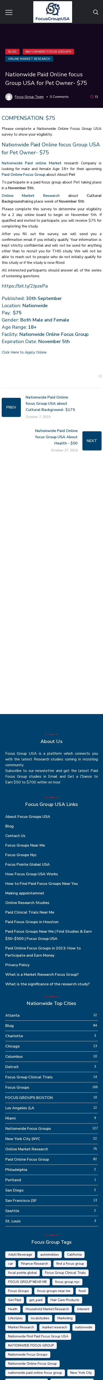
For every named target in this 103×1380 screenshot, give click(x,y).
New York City (81, 1372)
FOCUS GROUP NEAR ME (27, 1282)
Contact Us (15, 835)
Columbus (14, 1056)
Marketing (65, 1318)
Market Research (21, 1327)
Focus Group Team (29, 96)
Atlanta (12, 1015)
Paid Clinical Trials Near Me (29, 912)
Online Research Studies (27, 902)
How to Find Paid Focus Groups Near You (41, 883)
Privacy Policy (17, 965)
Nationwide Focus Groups (48, 52)
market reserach (54, 1327)
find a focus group (70, 1263)
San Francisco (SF (21, 1200)
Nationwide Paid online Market (32, 163)
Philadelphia (16, 1169)
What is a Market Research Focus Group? (42, 974)
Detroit (12, 1067)
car (10, 1263)
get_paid (35, 1300)
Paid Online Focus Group (23, 174)
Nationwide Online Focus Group (32, 1363)
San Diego (14, 1190)
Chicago (12, 1046)
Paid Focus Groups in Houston (31, 922)
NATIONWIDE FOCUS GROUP (31, 1345)
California (74, 1254)
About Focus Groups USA (27, 816)
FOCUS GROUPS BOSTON (29, 1097)
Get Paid (14, 1300)
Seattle (12, 1211)
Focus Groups (17, 1087)
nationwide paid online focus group (35, 1372)
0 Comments (59, 96)
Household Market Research (47, 1309)
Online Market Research (29, 59)
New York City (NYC (22, 1139)
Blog (12, 52)
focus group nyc (67, 1282)
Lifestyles (15, 1318)
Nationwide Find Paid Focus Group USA (38, 1336)
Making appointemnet (24, 893)
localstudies (40, 1318)
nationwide (83, 1327)
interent (83, 1309)
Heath (12, 1309)
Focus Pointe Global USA (27, 864)
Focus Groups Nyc (21, 855)
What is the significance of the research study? (47, 984)
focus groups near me (53, 1291)
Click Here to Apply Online (24, 352)
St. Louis (13, 1221)
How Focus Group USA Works (31, 874)
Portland (13, 1180)
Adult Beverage (20, 1254)
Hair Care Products (65, 1300)
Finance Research (34, 1263)
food (82, 1291)
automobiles (49, 1254)
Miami (10, 1118)
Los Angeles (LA (19, 1108)
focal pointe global (22, 1272)
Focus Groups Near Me (25, 845)
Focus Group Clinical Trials (29, 1077)
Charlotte (14, 1036)
